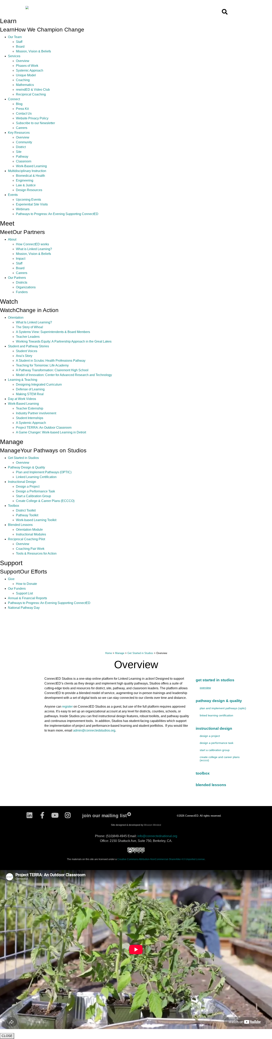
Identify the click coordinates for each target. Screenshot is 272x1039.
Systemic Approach (29, 70)
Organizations (26, 287)
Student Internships (29, 418)
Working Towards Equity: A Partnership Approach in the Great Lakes (64, 341)
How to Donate (26, 583)
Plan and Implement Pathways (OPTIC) (43, 472)
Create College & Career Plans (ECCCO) (45, 501)
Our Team (15, 37)
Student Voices (26, 351)
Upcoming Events (28, 199)
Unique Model (26, 75)
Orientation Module (29, 529)
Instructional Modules (31, 534)
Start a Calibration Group (33, 496)
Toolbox (13, 505)
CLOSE (7, 1036)
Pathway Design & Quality (26, 467)
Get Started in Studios (23, 458)
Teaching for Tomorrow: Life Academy (42, 365)
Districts (21, 282)
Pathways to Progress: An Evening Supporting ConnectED (57, 214)
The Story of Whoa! (29, 327)
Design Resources (29, 190)
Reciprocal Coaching (31, 94)
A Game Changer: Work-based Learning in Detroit (51, 432)
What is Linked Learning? (34, 249)
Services (14, 56)
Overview (22, 61)
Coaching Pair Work (30, 548)
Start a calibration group (215, 750)
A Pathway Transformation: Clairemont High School (52, 370)
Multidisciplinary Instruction (27, 171)
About (12, 239)
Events (13, 194)
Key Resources (19, 132)
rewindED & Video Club (33, 89)
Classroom (23, 161)
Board (20, 46)
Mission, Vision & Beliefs (33, 51)
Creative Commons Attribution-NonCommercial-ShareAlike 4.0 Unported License (161, 859)
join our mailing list (104, 815)
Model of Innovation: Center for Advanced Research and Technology (64, 375)
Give (11, 579)
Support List (24, 593)
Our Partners (17, 277)
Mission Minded (152, 825)
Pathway (22, 156)
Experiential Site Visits (32, 204)
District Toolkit (26, 510)
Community (24, 142)
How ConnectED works (32, 244)
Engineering (24, 180)
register (67, 706)
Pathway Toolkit (27, 515)
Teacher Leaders (28, 336)
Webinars (22, 209)
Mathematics (25, 84)
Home (108, 653)
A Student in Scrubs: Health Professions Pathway (50, 360)
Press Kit (22, 108)
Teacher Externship (29, 408)
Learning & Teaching (22, 379)
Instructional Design (22, 481)
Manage (119, 653)
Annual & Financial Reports (27, 598)
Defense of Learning (30, 389)
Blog (19, 104)
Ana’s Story (24, 355)
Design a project (210, 736)
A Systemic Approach (31, 422)
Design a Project (27, 486)
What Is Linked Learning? (34, 322)
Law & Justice (26, 185)
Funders (22, 292)
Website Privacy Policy (32, 118)
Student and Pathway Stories (28, 346)
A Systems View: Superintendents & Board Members (53, 332)
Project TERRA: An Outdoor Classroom (43, 427)
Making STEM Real (30, 394)
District (21, 147)
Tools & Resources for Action (36, 553)
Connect (14, 99)
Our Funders (17, 588)
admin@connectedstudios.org (94, 730)
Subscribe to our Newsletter (35, 123)
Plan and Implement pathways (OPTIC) (223, 708)
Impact (20, 258)
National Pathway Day (24, 607)
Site (19, 151)
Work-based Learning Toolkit (36, 520)
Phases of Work (27, 65)
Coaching (23, 80)
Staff (19, 41)
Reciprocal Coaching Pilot (26, 539)
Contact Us (24, 113)
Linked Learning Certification (36, 477)
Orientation (15, 317)
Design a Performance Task (35, 491)
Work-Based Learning (31, 166)
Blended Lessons (20, 524)
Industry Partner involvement (36, 413)
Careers (21, 128)
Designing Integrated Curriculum (39, 384)
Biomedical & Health (30, 175)
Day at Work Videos (22, 399)
